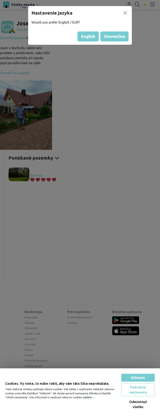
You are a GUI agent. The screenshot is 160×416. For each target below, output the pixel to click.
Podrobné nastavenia (138, 389)
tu (93, 397)
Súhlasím (138, 378)
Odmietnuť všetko (138, 404)
